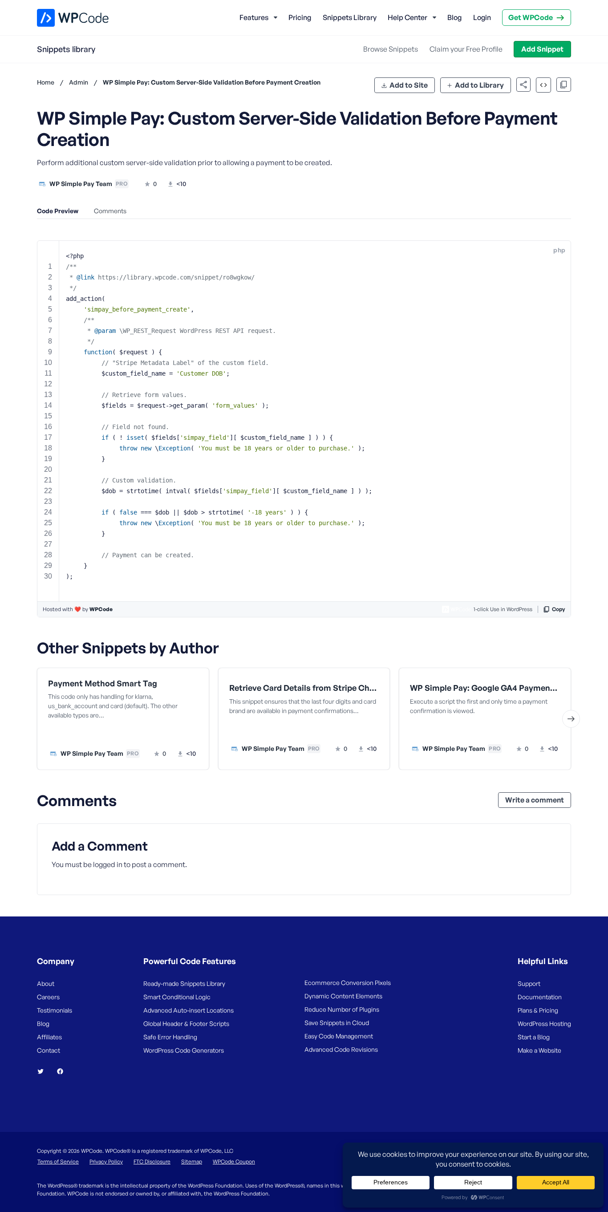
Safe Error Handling (170, 1037)
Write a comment (534, 799)
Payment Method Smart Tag (102, 683)
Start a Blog (534, 1037)
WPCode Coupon (234, 1161)
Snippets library (66, 49)
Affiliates (49, 1037)
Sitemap (191, 1161)
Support (529, 983)
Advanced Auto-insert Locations (188, 1010)
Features (253, 17)
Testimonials (54, 1010)
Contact (48, 1050)
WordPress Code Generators (183, 1050)
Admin (78, 82)
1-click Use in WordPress (503, 609)
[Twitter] (44, 1071)
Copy (558, 609)
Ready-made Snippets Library (184, 983)
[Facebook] (64, 1071)
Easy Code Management (338, 1036)
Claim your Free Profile (466, 49)
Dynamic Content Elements (343, 996)
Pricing (299, 17)
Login (482, 17)
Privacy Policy (106, 1161)
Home (45, 82)
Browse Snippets (390, 49)
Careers (48, 997)
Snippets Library (350, 17)
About (45, 983)
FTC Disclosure (152, 1161)
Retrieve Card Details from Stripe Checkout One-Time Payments (304, 688)
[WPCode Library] (65, 18)
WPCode (101, 609)
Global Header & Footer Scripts (186, 1023)
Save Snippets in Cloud (336, 1022)
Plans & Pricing (538, 1010)
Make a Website (539, 1050)
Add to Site (408, 85)
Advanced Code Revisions (341, 1049)
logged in (107, 864)
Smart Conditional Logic (177, 997)
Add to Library (479, 85)
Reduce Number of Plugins (341, 1009)
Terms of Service (58, 1161)
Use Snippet (166, 734)
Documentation (540, 997)
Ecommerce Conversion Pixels (347, 982)
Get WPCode (530, 17)
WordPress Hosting (544, 1023)
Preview (89, 734)
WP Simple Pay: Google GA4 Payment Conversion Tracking (485, 688)
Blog (454, 17)
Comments (110, 211)
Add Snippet (542, 49)
